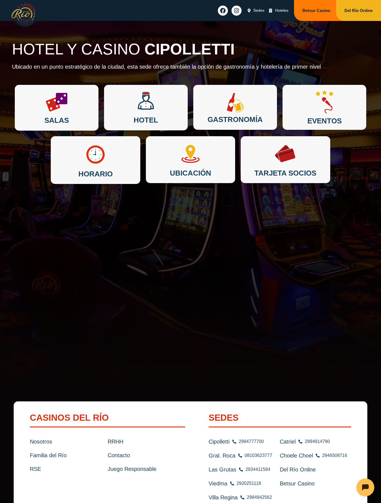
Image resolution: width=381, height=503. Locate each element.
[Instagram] (237, 11)
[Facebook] (223, 11)
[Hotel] (146, 102)
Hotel (146, 120)
